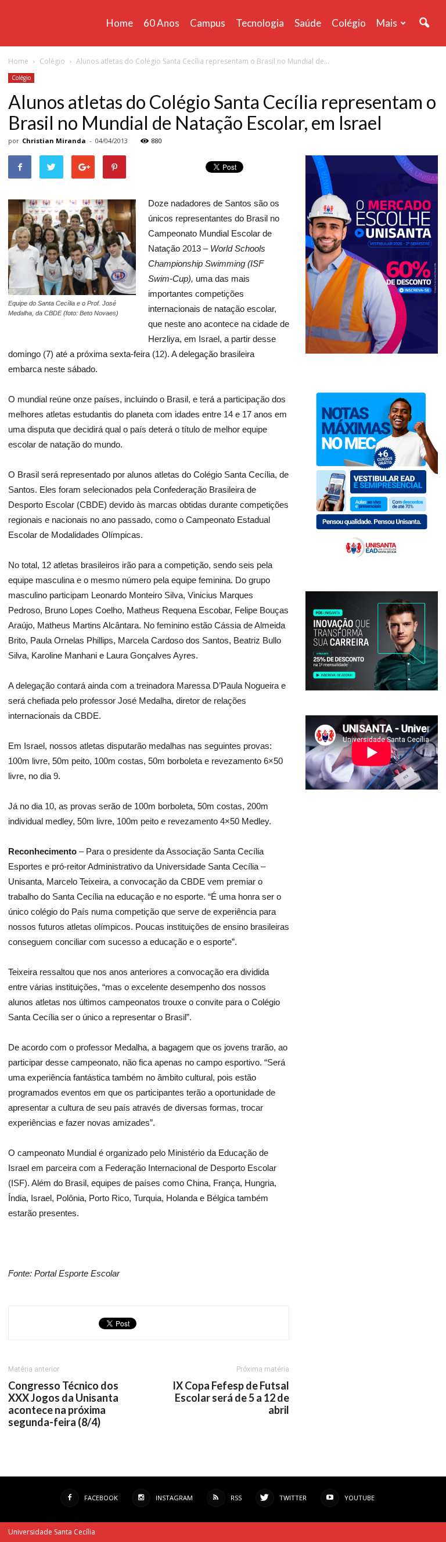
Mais (386, 23)
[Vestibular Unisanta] (371, 350)
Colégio (349, 23)
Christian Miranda (54, 140)
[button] (424, 23)
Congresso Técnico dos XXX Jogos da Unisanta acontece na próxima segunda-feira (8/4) (63, 1404)
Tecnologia (260, 23)
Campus (207, 23)
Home (119, 23)
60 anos (161, 23)
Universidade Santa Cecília (51, 1532)
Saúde (307, 23)
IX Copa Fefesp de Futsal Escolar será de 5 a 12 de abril (230, 1398)
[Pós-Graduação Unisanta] (371, 687)
